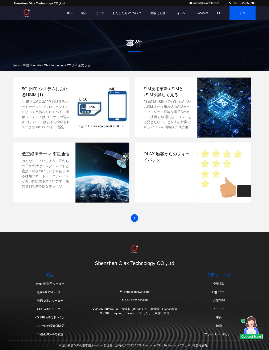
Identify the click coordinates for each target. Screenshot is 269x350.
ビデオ (99, 13)
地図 (219, 325)
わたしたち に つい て (127, 13)
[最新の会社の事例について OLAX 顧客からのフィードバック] (224, 172)
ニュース (219, 309)
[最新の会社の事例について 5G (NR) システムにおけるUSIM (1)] (102, 107)
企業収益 (219, 283)
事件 (219, 317)
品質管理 (219, 300)
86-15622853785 (244, 3)
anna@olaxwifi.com (206, 3)
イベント (183, 13)
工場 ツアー (219, 292)
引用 (242, 13)
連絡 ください (159, 13)
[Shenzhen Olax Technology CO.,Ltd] (26, 13)
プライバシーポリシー (219, 334)
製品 (84, 13)
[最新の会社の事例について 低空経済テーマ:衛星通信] (102, 172)
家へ (70, 13)
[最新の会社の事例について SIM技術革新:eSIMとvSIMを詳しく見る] (224, 107)
